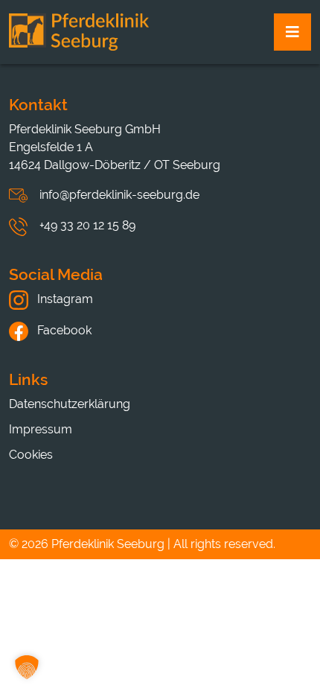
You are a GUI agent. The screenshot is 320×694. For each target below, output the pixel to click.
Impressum (40, 429)
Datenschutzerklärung (69, 404)
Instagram (63, 299)
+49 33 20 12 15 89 (87, 225)
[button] (27, 667)
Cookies (31, 455)
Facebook (63, 330)
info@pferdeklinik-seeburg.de (119, 195)
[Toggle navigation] (292, 32)
